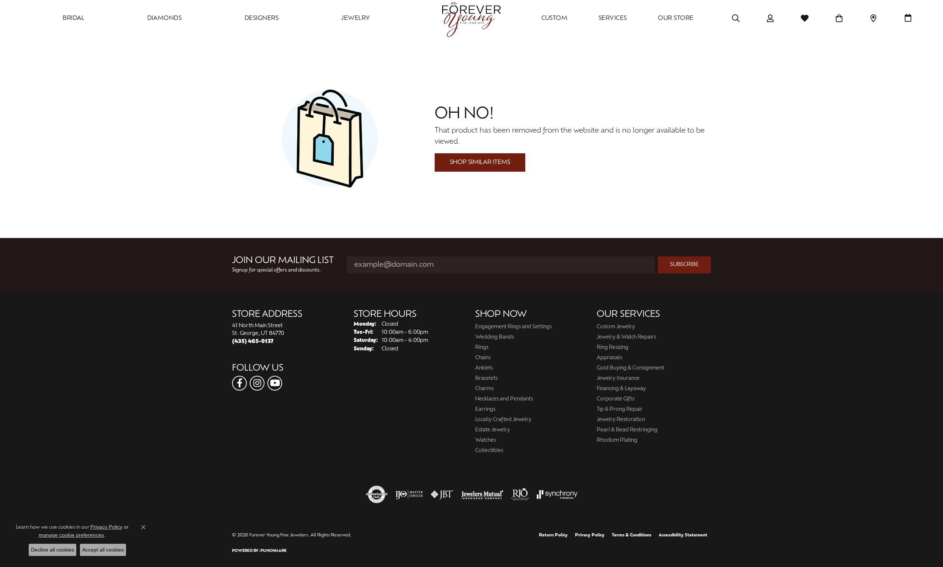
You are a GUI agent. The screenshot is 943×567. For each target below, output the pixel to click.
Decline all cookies (52, 550)
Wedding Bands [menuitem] (494, 337)
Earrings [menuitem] (485, 409)
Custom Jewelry (616, 327)
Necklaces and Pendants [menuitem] (504, 399)
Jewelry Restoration (621, 420)
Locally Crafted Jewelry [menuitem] (503, 420)
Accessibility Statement (683, 535)
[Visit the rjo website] (520, 494)
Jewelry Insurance (618, 378)
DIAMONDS (164, 18)
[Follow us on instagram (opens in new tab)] (257, 383)
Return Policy (553, 535)
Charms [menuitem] (484, 389)
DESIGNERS (261, 18)
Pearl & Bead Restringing (627, 430)
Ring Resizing (612, 347)
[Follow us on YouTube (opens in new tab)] (274, 383)
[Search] (736, 18)
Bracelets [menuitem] (486, 378)
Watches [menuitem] (485, 440)
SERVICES (613, 18)
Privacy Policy (589, 535)
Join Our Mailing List (283, 260)
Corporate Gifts (615, 399)
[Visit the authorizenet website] (376, 494)
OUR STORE (675, 18)
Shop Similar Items (480, 162)
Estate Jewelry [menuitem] (492, 430)
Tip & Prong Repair (619, 409)
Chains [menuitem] (483, 358)
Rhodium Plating (617, 440)
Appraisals (609, 358)
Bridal (73, 18)
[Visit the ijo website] (409, 494)
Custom (554, 18)
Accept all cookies (103, 550)
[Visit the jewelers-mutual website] (482, 494)
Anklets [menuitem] (484, 368)
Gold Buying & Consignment (630, 368)
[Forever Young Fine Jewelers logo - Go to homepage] (471, 18)
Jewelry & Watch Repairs (626, 337)
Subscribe (684, 264)
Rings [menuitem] (481, 347)
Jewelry (355, 18)
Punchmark (273, 551)
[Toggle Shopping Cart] (839, 18)
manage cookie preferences (71, 535)
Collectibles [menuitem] (489, 451)
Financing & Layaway (621, 389)
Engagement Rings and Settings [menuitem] (513, 327)
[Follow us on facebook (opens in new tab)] (239, 383)
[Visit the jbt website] (442, 494)
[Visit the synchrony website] (557, 494)
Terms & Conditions (631, 535)
